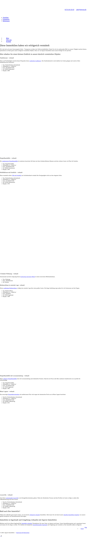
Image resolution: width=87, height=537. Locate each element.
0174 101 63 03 (69, 9)
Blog (86, 527)
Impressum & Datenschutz (22, 532)
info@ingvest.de (81, 9)
